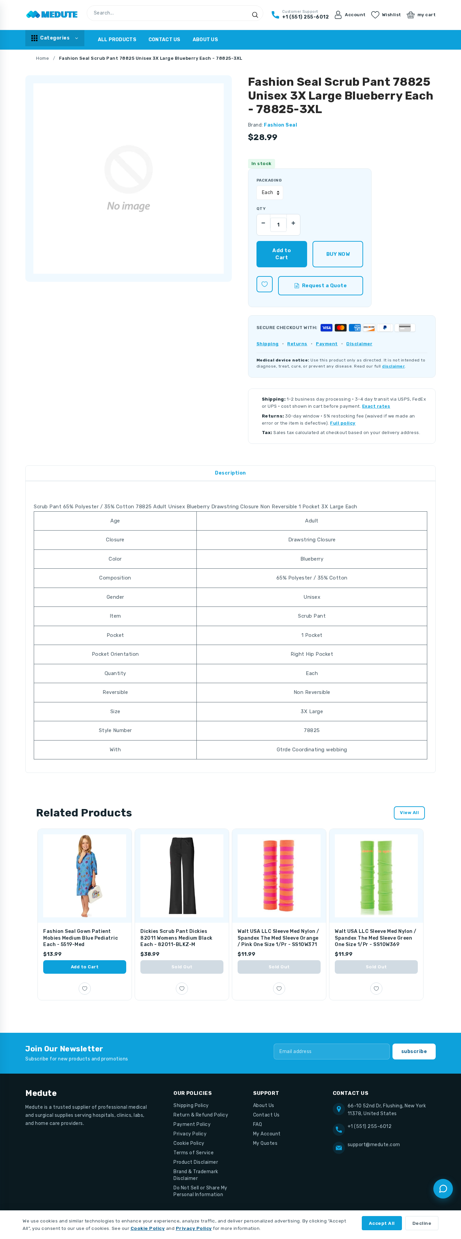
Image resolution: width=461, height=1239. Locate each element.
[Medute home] (52, 15)
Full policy (343, 423)
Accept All (382, 1223)
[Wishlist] (264, 284)
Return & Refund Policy (200, 1115)
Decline (422, 1223)
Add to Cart (85, 966)
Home (42, 58)
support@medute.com (374, 1145)
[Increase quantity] (293, 221)
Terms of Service (193, 1153)
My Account (267, 1134)
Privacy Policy (190, 1134)
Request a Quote (324, 285)
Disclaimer (359, 343)
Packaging (269, 180)
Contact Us (164, 40)
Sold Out (182, 966)
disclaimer (393, 366)
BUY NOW (338, 254)
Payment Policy (192, 1124)
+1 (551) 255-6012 (370, 1126)
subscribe (414, 1051)
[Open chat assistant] (443, 1188)
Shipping (267, 343)
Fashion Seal (280, 125)
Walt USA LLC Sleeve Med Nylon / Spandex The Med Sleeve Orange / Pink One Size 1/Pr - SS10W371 (278, 937)
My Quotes (265, 1143)
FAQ (257, 1124)
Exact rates (376, 406)
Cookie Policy (189, 1143)
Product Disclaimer (195, 1162)
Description (230, 473)
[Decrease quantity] (263, 221)
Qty (261, 208)
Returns (297, 343)
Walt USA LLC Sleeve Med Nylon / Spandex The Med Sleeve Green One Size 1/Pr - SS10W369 (375, 937)
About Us (205, 40)
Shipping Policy (191, 1105)
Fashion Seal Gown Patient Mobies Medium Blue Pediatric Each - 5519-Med (80, 937)
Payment (327, 343)
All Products (117, 40)
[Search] (255, 15)
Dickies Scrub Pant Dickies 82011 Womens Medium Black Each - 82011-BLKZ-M (176, 937)
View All (409, 812)
